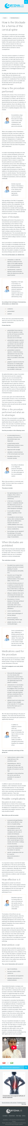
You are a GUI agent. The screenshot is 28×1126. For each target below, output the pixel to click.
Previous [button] (4, 1074)
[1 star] (4, 1063)
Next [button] (23, 1074)
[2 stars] (12, 1063)
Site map (24, 1104)
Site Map (18, 1116)
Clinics (23, 1116)
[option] (14, 1085)
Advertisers (12, 1116)
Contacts (5, 1116)
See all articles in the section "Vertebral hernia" (14, 1102)
